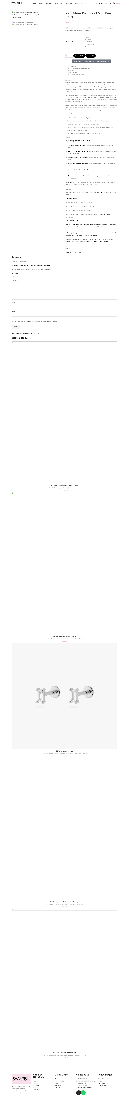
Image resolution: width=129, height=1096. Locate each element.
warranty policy (105, 214)
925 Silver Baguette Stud (64, 751)
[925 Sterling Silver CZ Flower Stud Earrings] (64, 829)
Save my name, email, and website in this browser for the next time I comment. (35, 321)
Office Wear (84, 753)
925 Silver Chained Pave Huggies (64, 636)
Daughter (60, 488)
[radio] (100, 37)
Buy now (91, 55)
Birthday (54, 488)
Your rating (15, 273)
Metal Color (70, 42)
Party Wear (83, 1055)
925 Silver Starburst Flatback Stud (64, 1053)
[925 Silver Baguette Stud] (64, 696)
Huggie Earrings (70, 638)
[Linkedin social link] (78, 252)
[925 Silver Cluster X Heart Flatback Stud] (64, 412)
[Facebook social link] (70, 252)
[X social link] (73, 252)
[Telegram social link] (80, 252)
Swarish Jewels (72, 182)
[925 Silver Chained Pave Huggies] (64, 563)
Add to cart (79, 55)
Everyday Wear (76, 753)
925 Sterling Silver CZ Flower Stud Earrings (64, 902)
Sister (69, 488)
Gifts (50, 488)
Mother (65, 488)
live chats (89, 133)
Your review (16, 280)
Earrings (74, 488)
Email (14, 311)
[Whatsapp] (83, 1092)
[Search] (110, 3)
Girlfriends (59, 1055)
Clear (86, 47)
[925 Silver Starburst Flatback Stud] (64, 980)
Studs (78, 488)
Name (14, 302)
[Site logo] (16, 3)
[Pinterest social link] (75, 252)
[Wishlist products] (114, 3)
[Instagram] (78, 1092)
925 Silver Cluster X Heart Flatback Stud (64, 485)
